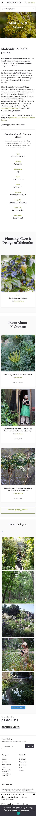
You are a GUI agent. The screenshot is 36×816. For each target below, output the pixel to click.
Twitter (23, 767)
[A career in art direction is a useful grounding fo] (18, 688)
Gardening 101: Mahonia (9, 108)
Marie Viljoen (19, 434)
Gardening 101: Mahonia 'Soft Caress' (18, 375)
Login (33, 2)
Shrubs (18, 295)
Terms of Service (6, 764)
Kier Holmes (18, 377)
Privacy (4, 767)
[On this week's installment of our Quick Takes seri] (18, 654)
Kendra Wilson (19, 493)
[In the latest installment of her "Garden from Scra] (18, 620)
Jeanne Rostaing (19, 301)
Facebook (23, 764)
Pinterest (23, 759)
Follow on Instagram (19, 707)
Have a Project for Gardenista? (6, 774)
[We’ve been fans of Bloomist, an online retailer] (18, 553)
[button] (25, 2)
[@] (6, 533)
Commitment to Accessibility (6, 770)
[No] (34, 810)
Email (22, 770)
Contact (4, 761)
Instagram (23, 762)
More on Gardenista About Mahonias (18, 510)
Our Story (4, 759)
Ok (18, 813)
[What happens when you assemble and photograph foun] (18, 587)
